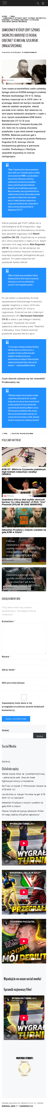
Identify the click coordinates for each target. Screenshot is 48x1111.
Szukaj (5, 730)
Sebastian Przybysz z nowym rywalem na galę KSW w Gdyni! (24, 531)
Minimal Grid (8, 1106)
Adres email (9, 669)
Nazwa (6, 656)
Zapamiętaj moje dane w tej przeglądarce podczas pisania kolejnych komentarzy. (23, 706)
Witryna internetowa (13, 683)
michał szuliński (26, 433)
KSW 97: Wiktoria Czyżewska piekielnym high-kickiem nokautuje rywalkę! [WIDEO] (24, 472)
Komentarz (8, 621)
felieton (15, 433)
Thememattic (26, 1106)
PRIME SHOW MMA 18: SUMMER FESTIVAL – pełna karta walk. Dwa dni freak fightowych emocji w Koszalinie (23, 777)
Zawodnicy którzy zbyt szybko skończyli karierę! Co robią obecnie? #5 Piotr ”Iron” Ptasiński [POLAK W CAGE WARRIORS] (24, 502)
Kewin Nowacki (30, 52)
